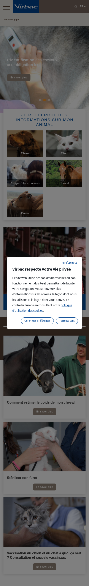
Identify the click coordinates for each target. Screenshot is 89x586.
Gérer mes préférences (37, 321)
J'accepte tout (67, 321)
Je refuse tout (69, 263)
